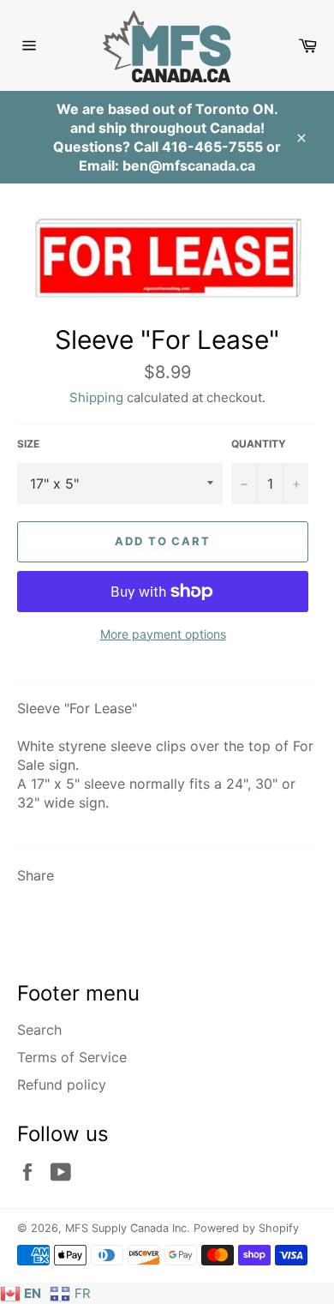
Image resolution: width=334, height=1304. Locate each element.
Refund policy (61, 1084)
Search (39, 1029)
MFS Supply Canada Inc (126, 1228)
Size (28, 443)
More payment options (163, 634)
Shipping (96, 397)
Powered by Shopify (246, 1228)
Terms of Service (72, 1057)
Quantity (258, 443)
